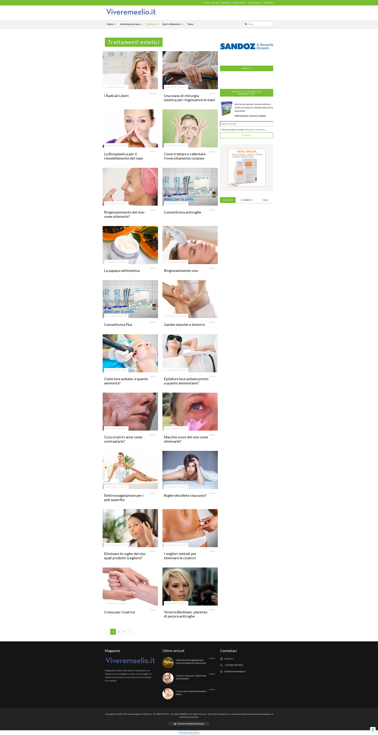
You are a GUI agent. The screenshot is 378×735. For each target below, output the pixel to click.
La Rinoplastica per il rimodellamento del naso (123, 156)
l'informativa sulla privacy (255, 129)
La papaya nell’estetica (122, 270)
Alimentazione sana (130, 24)
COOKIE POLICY (254, 3)
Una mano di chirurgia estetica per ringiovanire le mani (189, 97)
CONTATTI (215, 3)
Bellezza (151, 24)
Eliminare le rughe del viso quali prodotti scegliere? (124, 555)
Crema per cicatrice (119, 612)
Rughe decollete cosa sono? (185, 495)
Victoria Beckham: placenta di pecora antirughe (185, 614)
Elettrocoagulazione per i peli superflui (124, 497)
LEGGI (152, 93)
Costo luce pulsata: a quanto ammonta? (126, 381)
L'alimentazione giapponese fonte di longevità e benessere (191, 661)
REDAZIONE (226, 3)
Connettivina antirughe (182, 212)
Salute (110, 24)
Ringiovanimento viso (181, 270)
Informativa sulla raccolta (189, 733)
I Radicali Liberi (116, 95)
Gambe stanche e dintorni (184, 324)
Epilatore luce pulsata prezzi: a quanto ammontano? (186, 381)
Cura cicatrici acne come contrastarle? (123, 439)
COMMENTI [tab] (246, 200)
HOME (206, 3)
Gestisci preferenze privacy (191, 723)
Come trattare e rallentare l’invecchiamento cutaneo (185, 156)
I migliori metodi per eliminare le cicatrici (180, 555)
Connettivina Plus (118, 324)
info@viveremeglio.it (235, 671)
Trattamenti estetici (116, 87)
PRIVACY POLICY (239, 3)
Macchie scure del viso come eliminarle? (186, 439)
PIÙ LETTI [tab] (228, 200)
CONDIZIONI (268, 3)
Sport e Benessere (171, 24)
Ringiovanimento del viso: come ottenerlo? (124, 214)
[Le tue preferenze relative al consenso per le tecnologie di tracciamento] (373, 730)
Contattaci (228, 650)
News (190, 24)
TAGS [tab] (265, 200)
